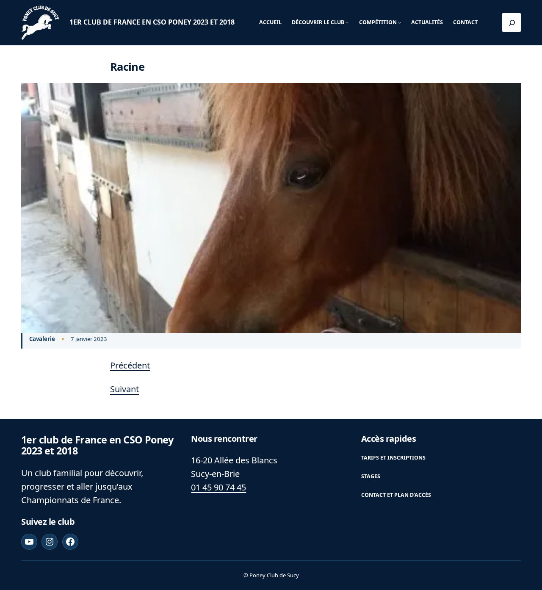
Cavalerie (42, 339)
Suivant (124, 389)
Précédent (130, 365)
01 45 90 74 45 (218, 487)
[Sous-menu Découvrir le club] (347, 22)
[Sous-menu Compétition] (399, 22)
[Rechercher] (511, 22)
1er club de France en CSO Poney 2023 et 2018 (152, 22)
